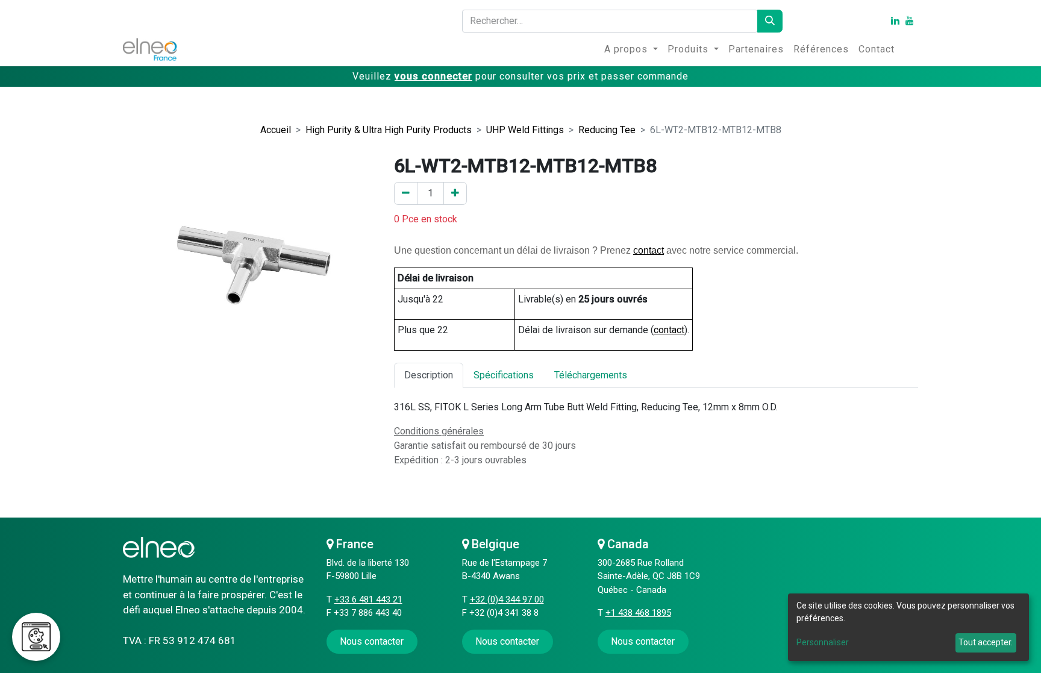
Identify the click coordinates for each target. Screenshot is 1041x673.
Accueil (275, 130)
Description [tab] (428, 375)
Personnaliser (822, 642)
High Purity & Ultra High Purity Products (388, 130)
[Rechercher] (770, 21)
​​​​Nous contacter (372, 641)
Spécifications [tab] (504, 375)
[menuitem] (631, 49)
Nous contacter (507, 641)
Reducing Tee (607, 130)
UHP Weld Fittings (525, 130)
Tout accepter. (985, 642)
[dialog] (908, 627)
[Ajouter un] (455, 193)
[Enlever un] (405, 193)
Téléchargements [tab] (590, 375)
